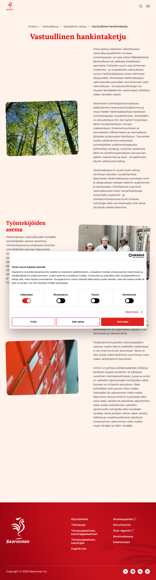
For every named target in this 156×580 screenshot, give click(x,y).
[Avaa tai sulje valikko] (148, 6)
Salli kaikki (122, 321)
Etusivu (32, 26)
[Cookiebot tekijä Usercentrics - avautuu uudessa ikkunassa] (131, 256)
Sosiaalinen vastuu (75, 26)
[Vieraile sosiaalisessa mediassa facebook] (125, 571)
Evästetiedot (121, 542)
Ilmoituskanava (123, 536)
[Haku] (141, 6)
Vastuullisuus (50, 26)
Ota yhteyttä (121, 525)
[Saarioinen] (9, 6)
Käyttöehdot (79, 519)
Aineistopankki (123, 519)
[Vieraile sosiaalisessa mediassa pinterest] (132, 571)
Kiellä (33, 321)
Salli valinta (78, 321)
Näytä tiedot (131, 312)
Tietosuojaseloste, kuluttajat (83, 541)
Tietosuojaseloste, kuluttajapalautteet (84, 532)
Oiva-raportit (122, 530)
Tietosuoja (78, 525)
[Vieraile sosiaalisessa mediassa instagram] (147, 571)
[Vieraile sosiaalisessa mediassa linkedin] (140, 571)
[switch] (61, 300)
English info (79, 549)
